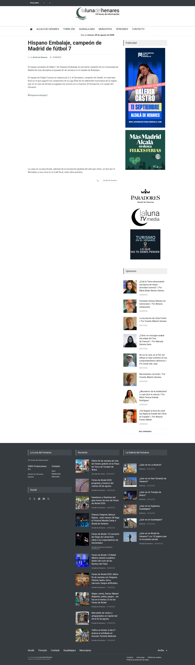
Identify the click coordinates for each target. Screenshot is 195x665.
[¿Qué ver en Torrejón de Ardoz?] (130, 495)
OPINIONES (122, 29)
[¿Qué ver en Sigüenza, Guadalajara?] (130, 509)
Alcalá (31, 650)
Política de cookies (154, 657)
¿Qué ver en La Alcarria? (150, 465)
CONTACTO (138, 29)
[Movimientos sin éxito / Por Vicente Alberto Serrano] (130, 379)
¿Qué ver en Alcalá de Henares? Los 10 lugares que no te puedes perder (153, 536)
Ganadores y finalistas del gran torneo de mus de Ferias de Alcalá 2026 (105, 500)
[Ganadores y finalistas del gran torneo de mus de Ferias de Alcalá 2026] (82, 502)
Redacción (56, 474)
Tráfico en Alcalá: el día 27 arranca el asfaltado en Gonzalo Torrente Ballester (104, 633)
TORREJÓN (69, 29)
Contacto (130, 657)
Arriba (161, 650)
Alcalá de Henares (40, 57)
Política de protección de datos (138, 660)
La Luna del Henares (44, 657)
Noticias (109, 547)
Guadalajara (69, 650)
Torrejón (42, 650)
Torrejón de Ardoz (98, 474)
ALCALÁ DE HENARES (47, 29)
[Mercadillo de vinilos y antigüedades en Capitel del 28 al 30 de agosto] (82, 618)
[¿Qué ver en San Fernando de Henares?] (130, 482)
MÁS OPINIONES (145, 431)
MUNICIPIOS (105, 29)
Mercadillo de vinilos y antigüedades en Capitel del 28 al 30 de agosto (104, 616)
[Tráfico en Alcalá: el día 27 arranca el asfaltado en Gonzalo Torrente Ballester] (82, 635)
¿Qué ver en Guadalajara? (150, 519)
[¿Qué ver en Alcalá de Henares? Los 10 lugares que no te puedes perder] (130, 537)
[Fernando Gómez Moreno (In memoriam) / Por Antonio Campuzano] (130, 306)
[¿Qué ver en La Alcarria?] (130, 468)
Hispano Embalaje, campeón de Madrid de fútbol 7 (64, 46)
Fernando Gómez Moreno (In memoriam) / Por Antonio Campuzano (152, 304)
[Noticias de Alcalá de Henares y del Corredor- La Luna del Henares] (97, 15)
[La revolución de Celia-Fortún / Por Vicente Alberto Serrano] (130, 323)
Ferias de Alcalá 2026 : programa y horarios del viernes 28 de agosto (102, 483)
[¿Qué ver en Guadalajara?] (130, 523)
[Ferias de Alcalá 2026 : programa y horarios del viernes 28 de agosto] (82, 485)
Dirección (56, 477)
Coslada (55, 650)
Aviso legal (140, 657)
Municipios (85, 650)
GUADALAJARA (87, 29)
